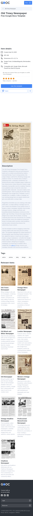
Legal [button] (3, 500)
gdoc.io (13, 245)
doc (30, 257)
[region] (16, 32)
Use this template (16, 86)
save (7, 125)
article (4, 257)
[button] (30, 91)
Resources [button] (4, 505)
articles (11, 257)
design (24, 257)
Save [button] (6, 91)
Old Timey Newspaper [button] (10, 8)
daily (17, 257)
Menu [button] (26, 2)
